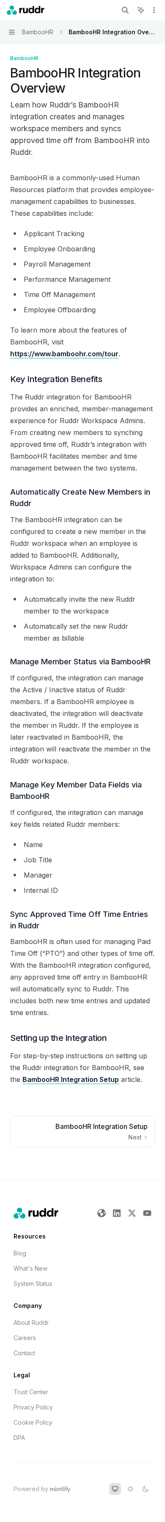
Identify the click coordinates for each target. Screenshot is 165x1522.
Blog (20, 1253)
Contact (24, 1353)
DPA (19, 1437)
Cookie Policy (33, 1422)
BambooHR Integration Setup (70, 1079)
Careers (25, 1337)
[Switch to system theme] (115, 1489)
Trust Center (31, 1391)
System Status (33, 1283)
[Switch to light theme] (130, 1489)
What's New (30, 1268)
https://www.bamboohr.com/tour (64, 354)
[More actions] (154, 10)
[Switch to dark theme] (145, 1489)
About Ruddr (31, 1322)
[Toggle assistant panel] (141, 10)
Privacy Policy (33, 1407)
